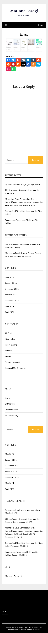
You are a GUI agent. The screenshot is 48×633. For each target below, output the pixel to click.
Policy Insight (11, 345)
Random (8, 350)
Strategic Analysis (12, 362)
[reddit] (8, 64)
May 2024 (9, 306)
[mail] (38, 64)
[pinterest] (13, 64)
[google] (18, 60)
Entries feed (10, 404)
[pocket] (18, 64)
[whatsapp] (13, 69)
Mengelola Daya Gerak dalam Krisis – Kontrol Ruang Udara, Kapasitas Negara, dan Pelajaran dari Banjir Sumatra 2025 (24, 202)
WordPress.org (11, 415)
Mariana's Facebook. (13, 576)
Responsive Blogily (18, 629)
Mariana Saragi (24, 11)
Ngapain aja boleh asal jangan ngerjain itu (22, 184)
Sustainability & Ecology (15, 368)
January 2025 (11, 294)
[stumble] (38, 60)
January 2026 (11, 283)
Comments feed (11, 409)
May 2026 (9, 277)
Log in (7, 398)
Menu (40, 25)
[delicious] (28, 64)
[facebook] (8, 60)
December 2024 (12, 300)
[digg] (23, 64)
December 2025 (12, 289)
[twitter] (13, 60)
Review (8, 356)
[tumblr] (33, 60)
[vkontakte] (23, 60)
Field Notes (10, 339)
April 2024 (9, 312)
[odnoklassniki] (33, 64)
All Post (8, 333)
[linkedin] (28, 60)
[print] (8, 69)
